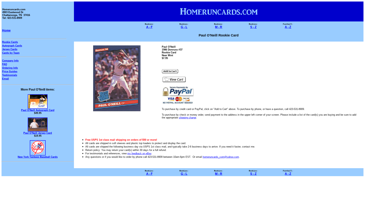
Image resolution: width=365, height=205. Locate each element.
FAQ (4, 64)
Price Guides (9, 71)
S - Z (253, 27)
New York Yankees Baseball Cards (38, 156)
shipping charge (187, 117)
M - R (218, 27)
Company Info (10, 60)
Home (6, 30)
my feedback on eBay (139, 153)
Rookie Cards (10, 42)
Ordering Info (10, 67)
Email (5, 78)
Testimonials (9, 75)
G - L (184, 27)
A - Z (288, 27)
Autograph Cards (12, 45)
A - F (149, 27)
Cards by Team (11, 52)
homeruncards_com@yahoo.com (221, 156)
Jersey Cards (9, 49)
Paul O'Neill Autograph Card (37, 110)
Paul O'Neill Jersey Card (37, 133)
